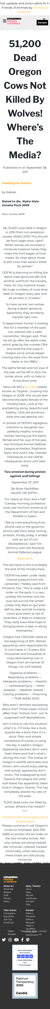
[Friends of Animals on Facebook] (22, 940)
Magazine (26, 931)
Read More (25, 558)
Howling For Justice (16, 183)
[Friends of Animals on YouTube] (16, 940)
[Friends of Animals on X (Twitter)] (4, 940)
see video (30, 387)
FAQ (28, 904)
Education (9, 916)
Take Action (10, 910)
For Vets (30, 901)
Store (34, 931)
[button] (4, 21)
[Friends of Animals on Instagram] (10, 940)
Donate (42, 22)
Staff (6, 895)
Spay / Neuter (33, 886)
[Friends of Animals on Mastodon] (27, 940)
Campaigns (9, 913)
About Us (9, 886)
